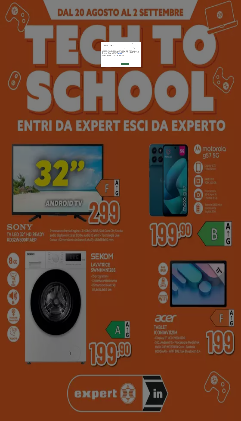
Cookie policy (120, 53)
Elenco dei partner (105, 60)
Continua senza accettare (136, 43)
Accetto (125, 64)
